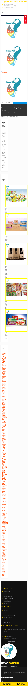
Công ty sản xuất (4, 469)
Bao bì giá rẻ (4, 360)
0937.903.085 (10, 633)
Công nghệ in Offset (4, 457)
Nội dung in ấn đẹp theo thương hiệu (5, 519)
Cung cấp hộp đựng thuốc (4, 438)
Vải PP (3, 572)
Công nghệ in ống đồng (4, 463)
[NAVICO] (14, 651)
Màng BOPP (4, 510)
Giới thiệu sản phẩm (8, 593)
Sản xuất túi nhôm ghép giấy (4, 532)
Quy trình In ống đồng (8, 598)
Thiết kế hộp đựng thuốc (4, 545)
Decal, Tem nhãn (4, 145)
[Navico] (10, 663)
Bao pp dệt (4, 141)
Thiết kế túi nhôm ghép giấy (4, 550)
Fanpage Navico (11, 641)
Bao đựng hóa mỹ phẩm (4, 424)
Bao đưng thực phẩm (4, 414)
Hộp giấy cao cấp (4, 495)
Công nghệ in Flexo (4, 451)
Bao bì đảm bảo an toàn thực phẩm (4, 372)
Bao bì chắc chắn (4, 354)
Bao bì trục (4, 365)
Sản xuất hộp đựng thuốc (4, 528)
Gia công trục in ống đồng (3, 152)
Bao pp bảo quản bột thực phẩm (4, 399)
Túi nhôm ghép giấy (3, 165)
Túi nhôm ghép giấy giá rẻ (4, 558)
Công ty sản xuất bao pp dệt (4, 479)
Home (5, 110)
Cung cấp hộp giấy (4, 435)
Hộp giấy (3, 493)
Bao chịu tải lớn (4, 393)
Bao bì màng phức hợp (8, 612)
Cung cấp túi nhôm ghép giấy (4, 444)
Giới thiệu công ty (7, 591)
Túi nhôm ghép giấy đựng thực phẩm (3, 565)
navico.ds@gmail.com (9, 7)
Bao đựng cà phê (4, 420)
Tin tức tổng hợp (7, 601)
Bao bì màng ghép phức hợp (4, 135)
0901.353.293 (10, 636)
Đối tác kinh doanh (8, 596)
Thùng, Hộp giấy (4, 159)
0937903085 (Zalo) (8, 4)
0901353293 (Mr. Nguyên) (10, 5)
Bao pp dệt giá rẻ (3, 407)
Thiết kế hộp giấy (4, 539)
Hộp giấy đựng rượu (4, 503)
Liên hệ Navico (7, 603)
